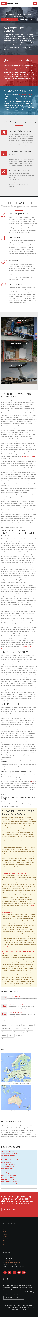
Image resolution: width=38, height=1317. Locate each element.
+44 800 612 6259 (28, 19)
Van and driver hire (7, 1039)
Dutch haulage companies (8, 1170)
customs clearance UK (25, 94)
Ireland (33, 781)
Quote (16, 1032)
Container (19, 1035)
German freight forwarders (9, 1173)
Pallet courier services (16, 1004)
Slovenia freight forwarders (9, 1153)
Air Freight (16, 1028)
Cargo (25, 1025)
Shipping (11, 1035)
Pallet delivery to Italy (7, 1168)
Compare (29, 1032)
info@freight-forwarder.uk (12, 1262)
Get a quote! (9, 19)
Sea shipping (25, 1028)
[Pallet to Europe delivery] (19, 328)
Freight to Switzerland (7, 1151)
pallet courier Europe (20, 182)
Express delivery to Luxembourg (10, 1183)
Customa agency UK (15, 996)
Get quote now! (13, 1298)
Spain (4, 1232)
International (6, 1028)
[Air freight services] (19, 373)
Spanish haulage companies (9, 1175)
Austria (32, 905)
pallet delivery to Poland (28, 456)
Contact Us (9, 1209)
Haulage (4, 1025)
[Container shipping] (19, 351)
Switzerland (6, 1245)
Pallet (11, 1025)
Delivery (18, 1025)
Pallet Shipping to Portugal (9, 1181)
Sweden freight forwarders (9, 1164)
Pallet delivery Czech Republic (10, 1160)
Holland (5, 1238)
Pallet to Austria (6, 1162)
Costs (4, 1035)
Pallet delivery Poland (7, 1179)
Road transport (6, 1032)
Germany (5, 1234)
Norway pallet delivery (7, 1166)
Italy (4, 1240)
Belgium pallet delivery (7, 1157)
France (9, 908)
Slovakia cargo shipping (8, 1155)
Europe (31, 1025)
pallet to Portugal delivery (9, 947)
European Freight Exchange (18, 1012)
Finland (5, 1242)
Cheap (22, 1032)
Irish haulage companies (8, 1177)
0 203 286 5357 (9, 1260)
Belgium (5, 1236)
